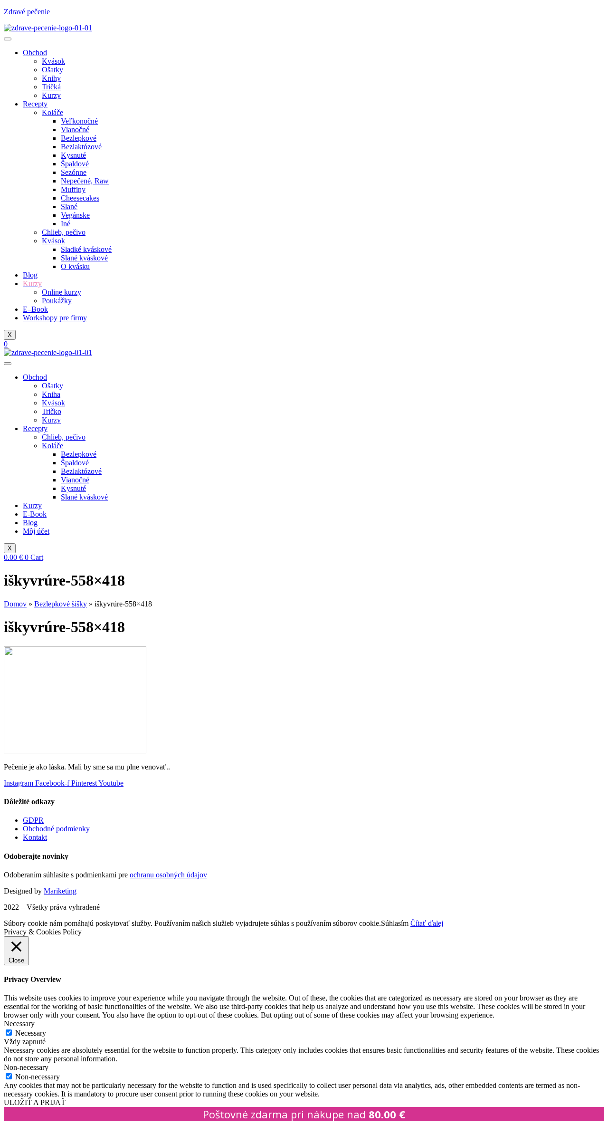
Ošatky (52, 70)
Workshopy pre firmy (55, 318)
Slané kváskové (84, 258)
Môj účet (36, 531)
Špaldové (75, 164)
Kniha (51, 394)
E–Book (35, 309)
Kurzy (51, 95)
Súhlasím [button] (394, 923)
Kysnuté (73, 155)
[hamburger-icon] (7, 39)
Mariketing (60, 891)
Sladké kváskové (86, 249)
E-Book (35, 514)
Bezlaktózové (81, 147)
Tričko (51, 411)
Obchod (35, 52)
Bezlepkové (78, 138)
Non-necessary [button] (26, 1067)
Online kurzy (61, 292)
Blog (30, 275)
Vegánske (75, 215)
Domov (15, 604)
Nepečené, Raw (85, 181)
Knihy (51, 78)
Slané (69, 206)
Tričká (51, 87)
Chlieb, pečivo (64, 232)
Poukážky (57, 301)
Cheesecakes (80, 198)
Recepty (35, 104)
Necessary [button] (19, 1023)
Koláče (52, 112)
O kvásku (75, 266)
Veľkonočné (79, 121)
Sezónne (73, 172)
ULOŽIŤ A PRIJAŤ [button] (35, 1102)
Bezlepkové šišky (60, 604)
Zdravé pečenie (27, 12)
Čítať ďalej (426, 923)
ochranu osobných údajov (168, 875)
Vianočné (75, 129)
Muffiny (73, 189)
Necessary (30, 1033)
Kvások (53, 61)
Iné (65, 224)
